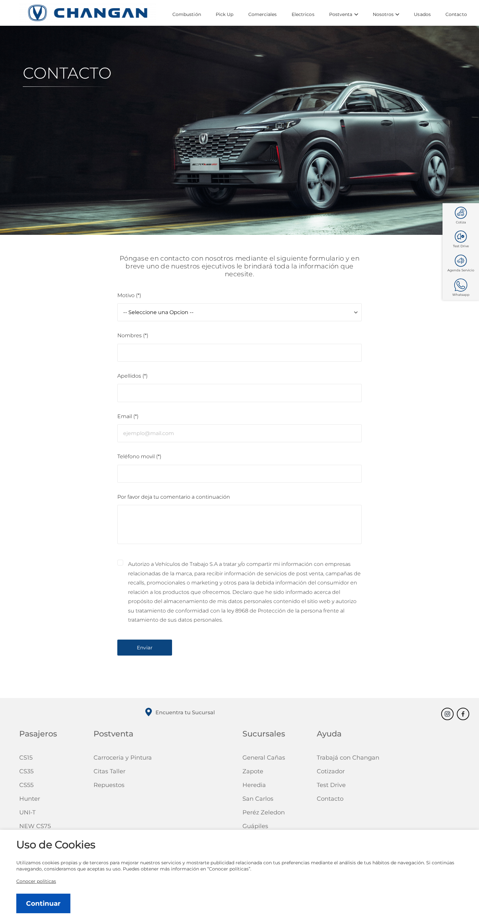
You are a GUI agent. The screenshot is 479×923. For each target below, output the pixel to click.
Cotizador (331, 771)
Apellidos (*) (132, 376)
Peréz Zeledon (263, 812)
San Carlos (257, 798)
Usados (422, 14)
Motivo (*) (129, 295)
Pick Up (225, 14)
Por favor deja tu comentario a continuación (173, 497)
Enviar (144, 647)
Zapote (252, 771)
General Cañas (263, 757)
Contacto (456, 14)
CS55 (26, 785)
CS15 (26, 757)
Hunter (29, 798)
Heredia (254, 785)
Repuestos (109, 785)
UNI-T (27, 812)
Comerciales (262, 14)
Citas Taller (109, 771)
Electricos (303, 14)
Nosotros (383, 14)
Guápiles (255, 826)
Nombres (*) (132, 335)
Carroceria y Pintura (123, 757)
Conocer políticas (36, 881)
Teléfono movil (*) (139, 456)
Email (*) (127, 416)
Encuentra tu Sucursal (185, 712)
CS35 (26, 771)
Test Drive (331, 785)
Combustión (186, 14)
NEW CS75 (35, 826)
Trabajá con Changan (348, 757)
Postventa (341, 14)
